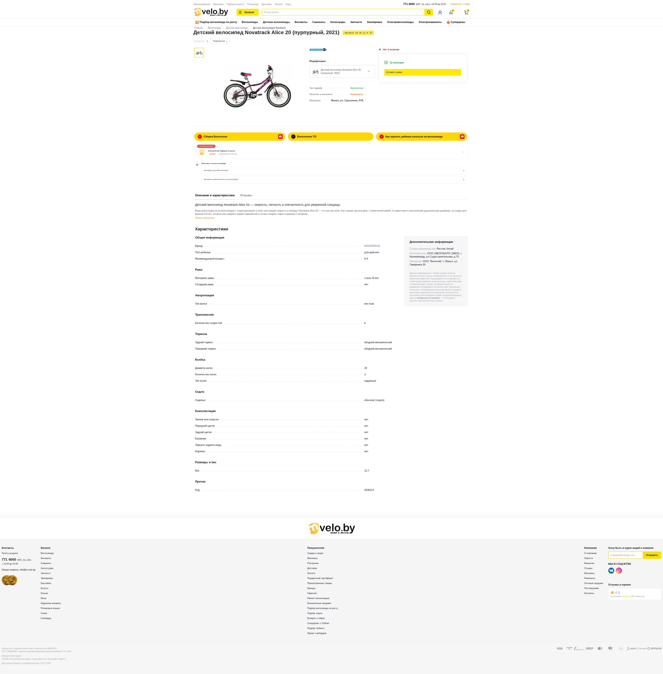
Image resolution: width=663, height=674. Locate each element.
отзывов (626, 596)
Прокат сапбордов (316, 633)
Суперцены (457, 22)
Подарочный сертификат (320, 578)
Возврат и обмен (316, 618)
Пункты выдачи (10, 553)
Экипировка (374, 22)
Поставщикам (591, 588)
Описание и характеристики (215, 195)
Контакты (589, 593)
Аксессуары (337, 22)
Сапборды (46, 618)
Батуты (44, 588)
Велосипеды (250, 22)
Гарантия (312, 593)
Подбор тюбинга (315, 628)
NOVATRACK (372, 245)
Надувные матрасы (51, 603)
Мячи (43, 598)
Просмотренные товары (319, 583)
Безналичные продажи (319, 603)
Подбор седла (314, 613)
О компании (590, 553)
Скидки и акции (315, 553)
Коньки (44, 593)
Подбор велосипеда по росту (218, 22)
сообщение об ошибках (428, 298)
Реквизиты (589, 578)
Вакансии (589, 563)
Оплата (278, 4)
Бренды (311, 588)
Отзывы (246, 195)
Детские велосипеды (276, 22)
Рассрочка (252, 4)
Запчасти (356, 22)
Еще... (289, 4)
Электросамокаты (430, 22)
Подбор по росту (235, 4)
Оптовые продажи (593, 583)
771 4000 (409, 4)
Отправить (652, 555)
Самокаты (318, 22)
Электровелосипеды (400, 22)
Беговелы (301, 22)
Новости (588, 558)
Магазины (218, 4)
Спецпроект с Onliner (318, 623)
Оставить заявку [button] (394, 72)
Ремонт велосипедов (318, 598)
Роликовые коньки (50, 608)
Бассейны (46, 583)
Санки (44, 613)
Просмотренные (201, 4)
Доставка (266, 4)
